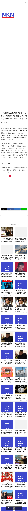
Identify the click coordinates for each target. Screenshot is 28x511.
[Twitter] (4, 209)
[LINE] (24, 209)
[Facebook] (10, 209)
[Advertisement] (14, 35)
